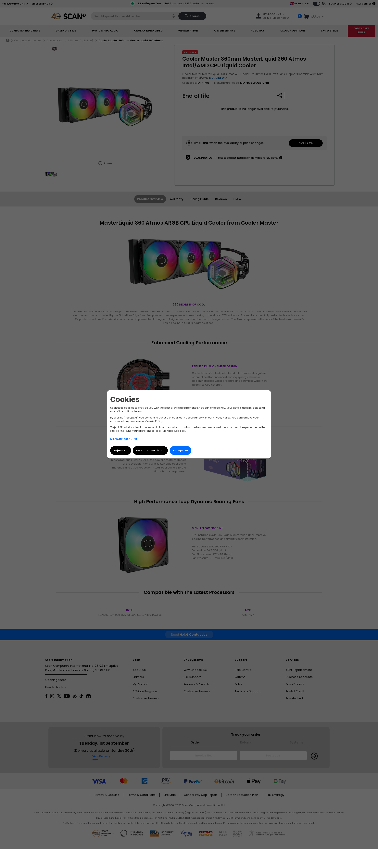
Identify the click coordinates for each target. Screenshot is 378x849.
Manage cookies (123, 439)
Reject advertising (150, 451)
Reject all (120, 451)
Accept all (180, 451)
